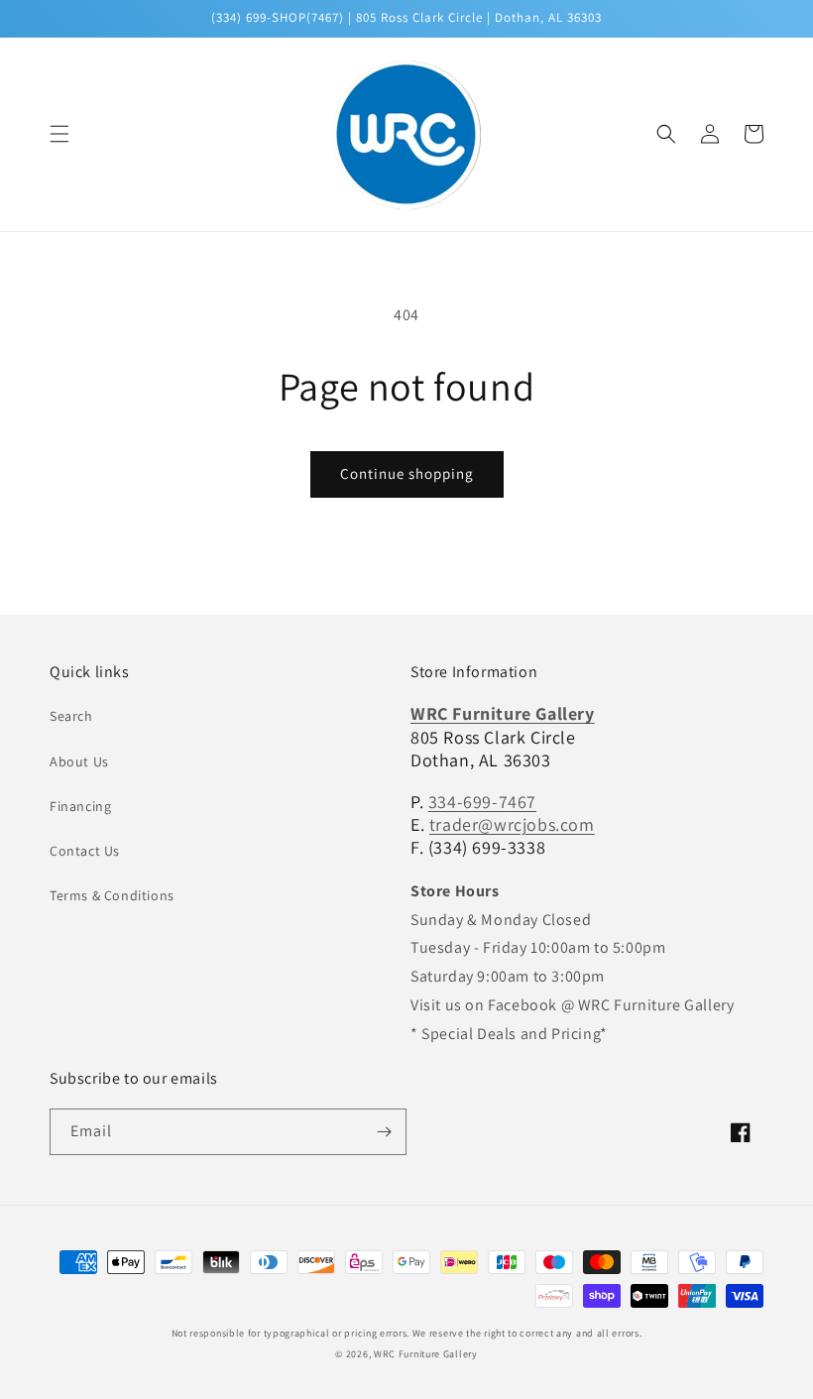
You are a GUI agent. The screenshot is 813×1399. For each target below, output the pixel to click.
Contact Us (85, 851)
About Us (79, 761)
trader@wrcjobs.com (512, 824)
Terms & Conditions (112, 895)
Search (71, 716)
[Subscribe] (384, 1131)
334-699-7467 (482, 801)
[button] (59, 134)
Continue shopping (407, 473)
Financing (80, 806)
